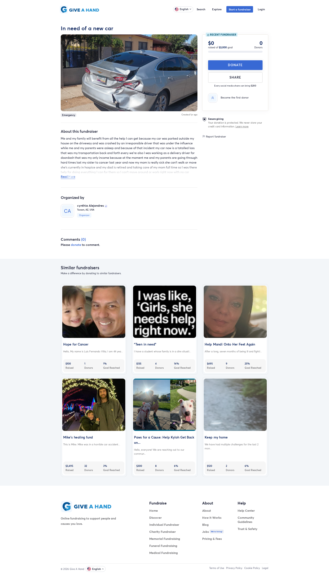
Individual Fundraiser (164, 525)
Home (153, 510)
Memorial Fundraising (164, 539)
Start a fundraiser (240, 9)
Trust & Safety (247, 529)
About (206, 510)
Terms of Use (216, 568)
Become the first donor (235, 97)
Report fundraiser (215, 136)
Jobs (205, 532)
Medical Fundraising (163, 553)
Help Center (246, 510)
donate (76, 245)
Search (201, 9)
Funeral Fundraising (163, 546)
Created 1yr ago (189, 114)
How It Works (211, 517)
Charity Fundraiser (162, 532)
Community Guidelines (246, 520)
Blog (205, 525)
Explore (217, 9)
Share (235, 77)
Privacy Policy (234, 568)
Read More (68, 176)
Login (261, 9)
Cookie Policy (252, 568)
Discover (155, 517)
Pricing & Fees (212, 539)
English (184, 9)
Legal (265, 568)
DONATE (235, 65)
